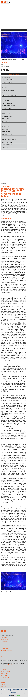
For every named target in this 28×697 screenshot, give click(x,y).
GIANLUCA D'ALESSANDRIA (8, 105)
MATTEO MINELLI (6, 131)
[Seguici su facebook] (2, 631)
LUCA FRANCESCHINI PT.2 (8, 79)
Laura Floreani (4, 637)
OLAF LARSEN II (5, 87)
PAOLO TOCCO (5, 129)
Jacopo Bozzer (4, 641)
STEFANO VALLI (5, 111)
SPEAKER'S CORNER (5, 182)
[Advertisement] (14, 19)
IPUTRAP (4, 92)
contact (3, 684)
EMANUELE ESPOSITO (7, 77)
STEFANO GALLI (5, 147)
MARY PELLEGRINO (6, 113)
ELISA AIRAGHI (5, 118)
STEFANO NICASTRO (7, 103)
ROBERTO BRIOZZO (7, 134)
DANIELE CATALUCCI (7, 116)
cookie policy (13, 695)
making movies (5, 677)
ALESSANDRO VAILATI (7, 108)
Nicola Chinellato (5, 648)
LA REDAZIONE (5, 126)
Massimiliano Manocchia (6, 650)
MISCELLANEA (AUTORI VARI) (9, 137)
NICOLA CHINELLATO (7, 144)
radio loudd (4, 673)
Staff (2, 656)
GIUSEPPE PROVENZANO (8, 90)
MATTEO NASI (5, 85)
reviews (3, 667)
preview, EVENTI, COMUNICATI (9, 680)
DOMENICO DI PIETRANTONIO (9, 95)
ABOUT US (3, 686)
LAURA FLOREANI (6, 124)
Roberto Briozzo (4, 639)
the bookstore (5, 675)
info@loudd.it (9, 664)
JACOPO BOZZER (6, 121)
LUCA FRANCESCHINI (7, 142)
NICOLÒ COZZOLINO (7, 82)
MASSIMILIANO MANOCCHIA (9, 139)
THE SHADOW (5, 100)
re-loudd (3, 669)
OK (17, 695)
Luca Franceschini (6, 218)
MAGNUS (4, 98)
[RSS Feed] (5, 631)
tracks (3, 682)
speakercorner (5, 671)
